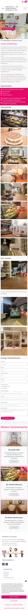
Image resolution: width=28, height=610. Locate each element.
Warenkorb (6, 573)
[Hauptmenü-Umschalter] (25, 8)
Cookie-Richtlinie (6, 608)
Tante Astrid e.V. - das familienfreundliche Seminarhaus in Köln (11, 8)
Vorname (3, 361)
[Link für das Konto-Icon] (22, 1)
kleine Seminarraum (11, 76)
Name (2, 367)
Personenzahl (4, 402)
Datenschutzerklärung (15, 608)
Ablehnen (14, 600)
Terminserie (4, 388)
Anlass (2, 396)
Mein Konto (6, 572)
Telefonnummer (4, 373)
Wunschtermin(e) (4, 390)
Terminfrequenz (4, 384)
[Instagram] (6, 564)
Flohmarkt (6, 575)
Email (2, 378)
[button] (26, 581)
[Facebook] (3, 564)
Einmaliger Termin (6, 386)
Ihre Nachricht (4, 408)
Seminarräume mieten (9, 577)
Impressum (22, 608)
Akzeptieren (14, 596)
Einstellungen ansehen (14, 604)
